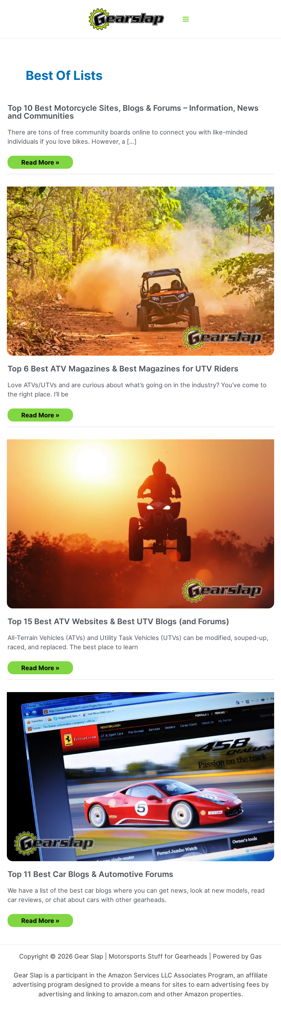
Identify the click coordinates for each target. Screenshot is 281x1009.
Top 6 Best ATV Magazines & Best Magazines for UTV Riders (123, 368)
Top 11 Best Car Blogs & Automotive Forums (90, 874)
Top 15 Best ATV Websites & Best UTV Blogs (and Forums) (118, 621)
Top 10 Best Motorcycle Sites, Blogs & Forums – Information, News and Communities (133, 112)
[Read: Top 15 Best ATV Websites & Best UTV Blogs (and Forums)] (140, 518)
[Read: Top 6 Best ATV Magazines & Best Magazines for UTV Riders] (140, 266)
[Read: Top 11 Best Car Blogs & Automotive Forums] (140, 771)
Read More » (41, 163)
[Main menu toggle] (186, 19)
